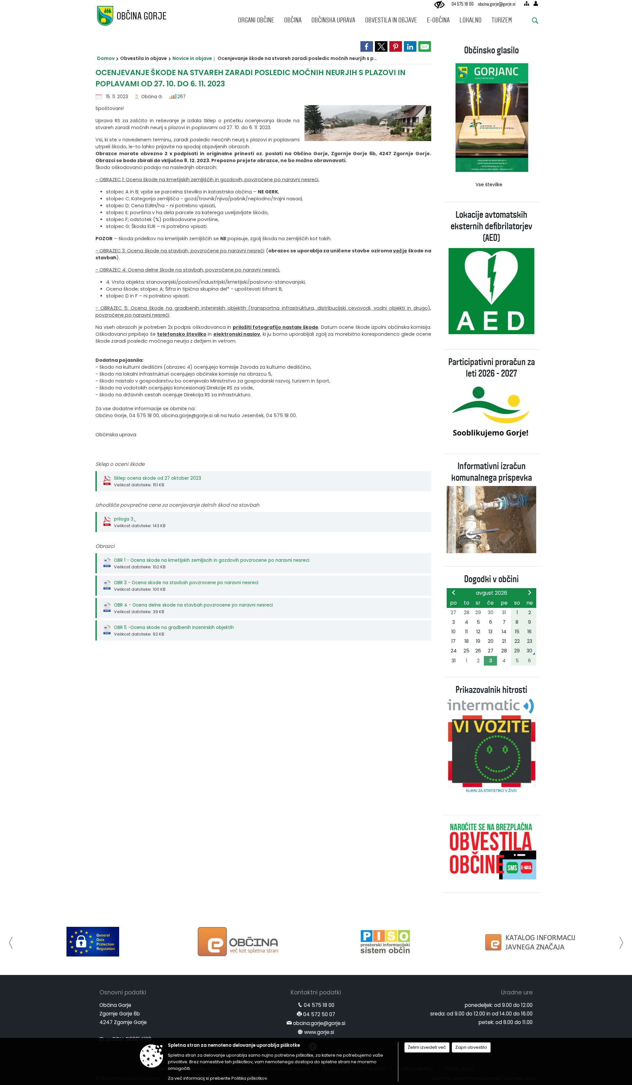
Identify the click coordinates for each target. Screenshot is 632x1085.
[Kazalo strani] (526, 3)
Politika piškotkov (249, 1078)
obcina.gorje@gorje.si (496, 4)
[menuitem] (256, 18)
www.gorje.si (319, 1032)
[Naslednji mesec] (529, 592)
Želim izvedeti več (427, 1047)
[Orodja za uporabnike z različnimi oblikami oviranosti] (439, 5)
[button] (11, 943)
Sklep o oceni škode (120, 464)
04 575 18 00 (463, 4)
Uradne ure (517, 992)
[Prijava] (535, 3)
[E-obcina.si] (239, 942)
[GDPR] (92, 942)
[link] (366, 46)
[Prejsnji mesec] (453, 592)
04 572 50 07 (319, 1014)
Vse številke (489, 185)
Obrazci (105, 546)
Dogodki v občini (491, 579)
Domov (106, 58)
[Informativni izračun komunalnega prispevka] (491, 519)
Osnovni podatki (122, 992)
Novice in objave (192, 58)
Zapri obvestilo (471, 1047)
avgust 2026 (491, 593)
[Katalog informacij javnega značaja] (531, 942)
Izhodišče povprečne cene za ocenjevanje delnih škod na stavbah (177, 504)
